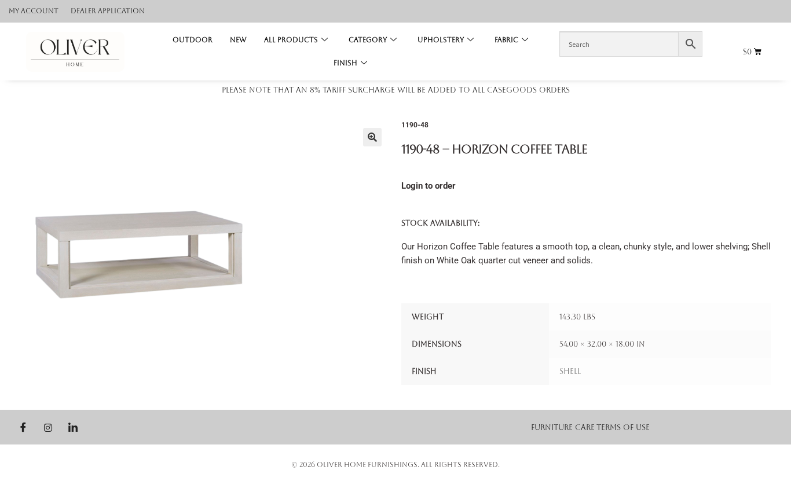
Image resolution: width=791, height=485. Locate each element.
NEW (238, 40)
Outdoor (193, 40)
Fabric (506, 40)
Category (368, 40)
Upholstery (441, 40)
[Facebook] (23, 427)
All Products (291, 40)
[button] (372, 137)
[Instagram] (48, 427)
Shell (570, 371)
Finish (345, 63)
